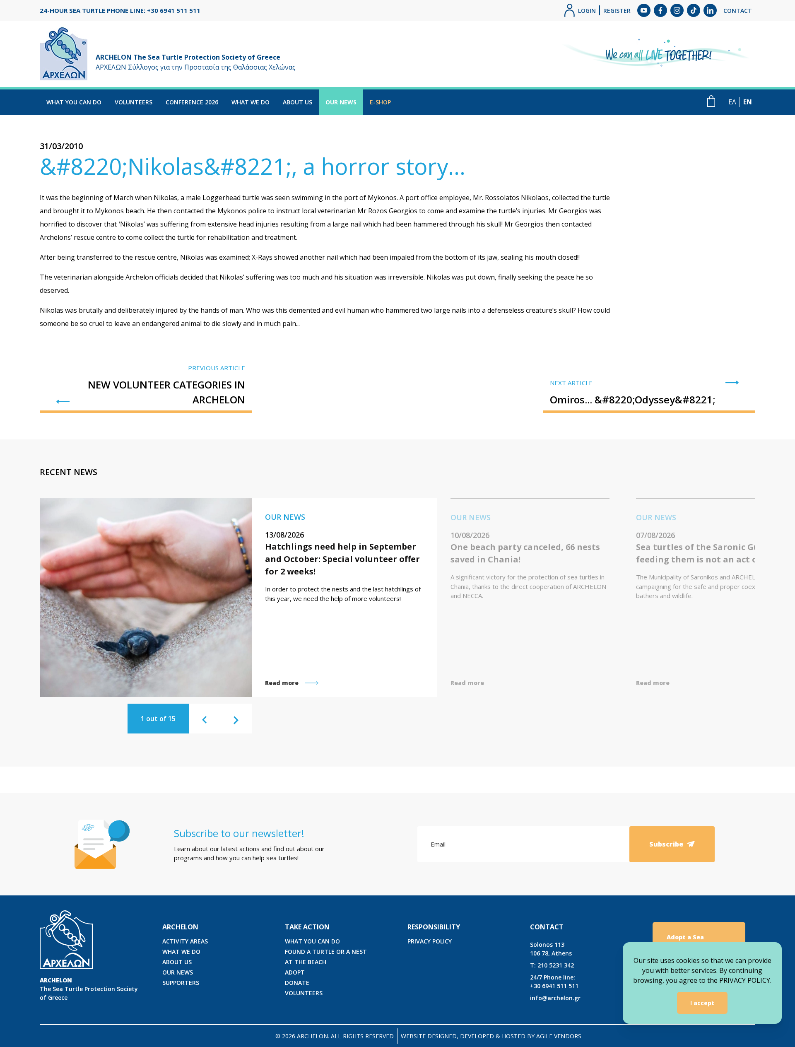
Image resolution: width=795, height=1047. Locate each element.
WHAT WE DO (250, 102)
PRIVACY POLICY (429, 941)
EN (747, 101)
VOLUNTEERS (133, 102)
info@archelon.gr (555, 998)
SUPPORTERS (180, 983)
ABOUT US (297, 102)
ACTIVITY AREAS (185, 941)
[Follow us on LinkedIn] (710, 10)
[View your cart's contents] (711, 101)
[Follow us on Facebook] (660, 10)
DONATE (297, 983)
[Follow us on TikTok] (693, 10)
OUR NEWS (341, 102)
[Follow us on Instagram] (677, 10)
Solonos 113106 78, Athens (551, 949)
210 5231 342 (552, 965)
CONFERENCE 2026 (192, 102)
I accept (702, 1003)
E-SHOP (380, 102)
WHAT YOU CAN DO (73, 102)
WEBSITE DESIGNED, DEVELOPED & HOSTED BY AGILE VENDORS (491, 1036)
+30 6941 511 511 (554, 981)
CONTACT (737, 10)
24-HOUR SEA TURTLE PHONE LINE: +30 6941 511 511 (120, 10)
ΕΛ (732, 101)
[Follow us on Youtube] (643, 10)
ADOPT (295, 972)
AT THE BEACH (305, 962)
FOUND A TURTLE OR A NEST (326, 951)
